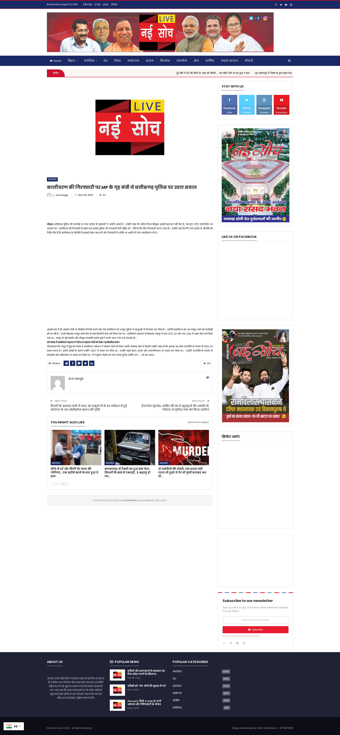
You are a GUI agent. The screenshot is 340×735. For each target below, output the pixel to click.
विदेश (117, 61)
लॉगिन (114, 4)
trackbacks (130, 500)
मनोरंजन (133, 61)
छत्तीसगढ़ (177, 707)
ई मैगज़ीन (87, 4)
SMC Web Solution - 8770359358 (275, 728)
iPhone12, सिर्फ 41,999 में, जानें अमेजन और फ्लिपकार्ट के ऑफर (144, 702)
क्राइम (150, 61)
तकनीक (181, 61)
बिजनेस (165, 61)
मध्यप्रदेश (52, 179)
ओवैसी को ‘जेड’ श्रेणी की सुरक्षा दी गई (146, 686)
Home (57, 61)
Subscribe (257, 629)
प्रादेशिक (89, 61)
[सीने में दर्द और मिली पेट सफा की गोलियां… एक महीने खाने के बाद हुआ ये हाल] (76, 447)
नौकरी (249, 61)
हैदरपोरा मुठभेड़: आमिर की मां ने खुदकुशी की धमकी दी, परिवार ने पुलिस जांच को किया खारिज (175, 407)
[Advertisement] (129, 210)
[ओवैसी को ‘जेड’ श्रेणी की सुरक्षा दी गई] (117, 690)
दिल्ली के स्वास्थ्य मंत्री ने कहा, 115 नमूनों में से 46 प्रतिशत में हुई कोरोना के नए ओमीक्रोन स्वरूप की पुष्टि (88, 407)
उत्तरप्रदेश (177, 686)
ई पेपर (97, 4)
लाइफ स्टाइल (229, 61)
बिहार (71, 61)
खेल (196, 61)
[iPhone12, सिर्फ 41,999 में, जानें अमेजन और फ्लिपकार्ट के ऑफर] (117, 705)
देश (105, 61)
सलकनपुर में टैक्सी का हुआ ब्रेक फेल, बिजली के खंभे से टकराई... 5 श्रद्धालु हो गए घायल (270, 73)
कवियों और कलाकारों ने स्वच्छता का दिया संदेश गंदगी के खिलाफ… (146, 672)
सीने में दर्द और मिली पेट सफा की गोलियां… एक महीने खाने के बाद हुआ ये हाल (186, 73)
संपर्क (105, 4)
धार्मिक (209, 61)
